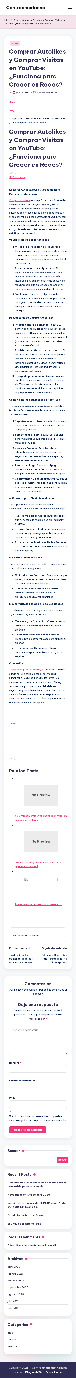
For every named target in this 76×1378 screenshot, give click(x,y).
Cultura (12, 1339)
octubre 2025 (16, 1280)
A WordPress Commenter (22, 1245)
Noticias (13, 1346)
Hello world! (49, 1245)
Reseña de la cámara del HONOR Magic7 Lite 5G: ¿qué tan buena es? (37, 1204)
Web (12, 1098)
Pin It (12, 758)
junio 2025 (14, 1308)
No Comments (17, 177)
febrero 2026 (16, 1273)
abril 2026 (14, 1266)
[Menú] (70, 8)
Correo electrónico (23, 1080)
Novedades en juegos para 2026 (29, 1194)
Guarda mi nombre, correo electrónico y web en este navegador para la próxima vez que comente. (37, 1118)
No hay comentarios (47, 92)
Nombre (15, 1062)
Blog (15, 43)
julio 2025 (13, 1301)
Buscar (14, 1150)
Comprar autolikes (19, 200)
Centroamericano (25, 7)
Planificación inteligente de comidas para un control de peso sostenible (37, 1184)
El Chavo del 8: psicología (24, 1223)
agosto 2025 (16, 1294)
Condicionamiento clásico (25, 1215)
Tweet (13, 723)
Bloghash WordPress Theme (44, 1372)
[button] (26, 935)
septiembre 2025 (18, 1287)
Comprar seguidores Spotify (25, 669)
